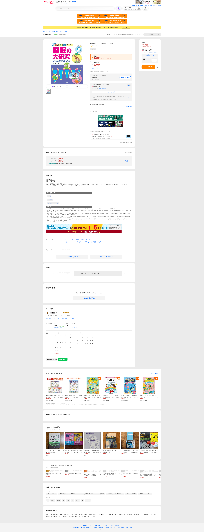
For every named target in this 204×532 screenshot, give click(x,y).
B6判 (68, 500)
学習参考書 (78, 242)
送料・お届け (56, 318)
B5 (82, 500)
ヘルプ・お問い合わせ (119, 527)
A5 (63, 500)
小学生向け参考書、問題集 (89, 242)
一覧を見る (126, 161)
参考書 (99, 242)
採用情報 (111, 527)
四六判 (77, 500)
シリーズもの (67, 31)
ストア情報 (71, 318)
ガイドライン (101, 527)
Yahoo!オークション (108, 525)
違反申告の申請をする (126, 142)
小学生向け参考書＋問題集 (86, 494)
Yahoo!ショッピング (88, 525)
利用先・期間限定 (102, 88)
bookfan (45, 31)
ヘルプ (159, 5)
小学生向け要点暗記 (131, 494)
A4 (48, 500)
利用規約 (95, 527)
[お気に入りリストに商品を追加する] (157, 67)
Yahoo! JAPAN (135, 5)
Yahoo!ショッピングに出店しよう (148, 5)
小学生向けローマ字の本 (145, 494)
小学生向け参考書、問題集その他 (115, 494)
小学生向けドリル (51, 494)
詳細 (128, 97)
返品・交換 (64, 318)
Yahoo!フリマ (117, 525)
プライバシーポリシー (77, 527)
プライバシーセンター (87, 527)
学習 (61, 31)
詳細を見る (129, 106)
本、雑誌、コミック (69, 242)
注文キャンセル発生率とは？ (72, 327)
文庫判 (58, 500)
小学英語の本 (73, 494)
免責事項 (107, 527)
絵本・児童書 (55, 31)
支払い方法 (48, 318)
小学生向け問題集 (99, 494)
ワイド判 (88, 500)
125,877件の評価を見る (59, 327)
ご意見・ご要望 (128, 527)
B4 (72, 500)
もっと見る (154, 373)
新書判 (52, 500)
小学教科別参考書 (63, 494)
